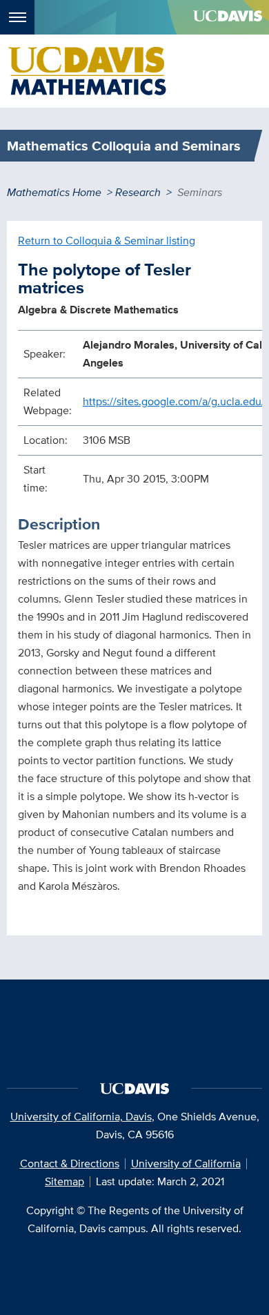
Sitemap (64, 1181)
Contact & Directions (69, 1163)
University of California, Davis (81, 1116)
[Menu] (17, 17)
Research (138, 192)
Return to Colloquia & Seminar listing (106, 241)
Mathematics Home (54, 192)
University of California (186, 1163)
